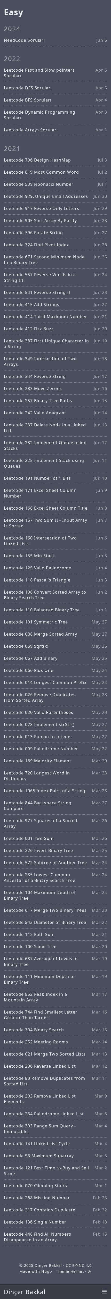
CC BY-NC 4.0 (79, 1265)
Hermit (77, 1271)
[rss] (89, 1271)
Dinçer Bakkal (24, 1292)
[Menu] (104, 1291)
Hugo (46, 1271)
